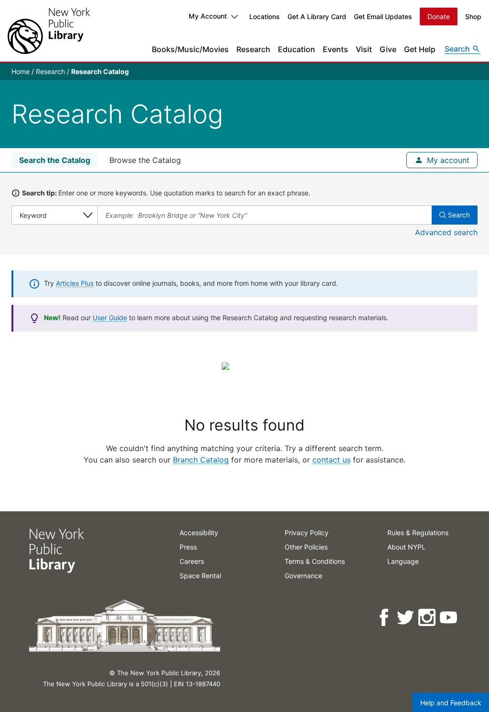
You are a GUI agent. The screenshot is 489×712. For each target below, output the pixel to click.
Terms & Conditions (315, 561)
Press (188, 547)
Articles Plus (75, 283)
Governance (303, 576)
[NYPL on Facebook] (384, 617)
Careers (192, 561)
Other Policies (306, 547)
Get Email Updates (383, 16)
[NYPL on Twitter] (406, 617)
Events (335, 49)
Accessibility (199, 533)
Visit (364, 49)
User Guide (110, 317)
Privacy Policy (307, 533)
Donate (438, 16)
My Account (208, 16)
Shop (473, 16)
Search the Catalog (54, 160)
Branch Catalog (201, 459)
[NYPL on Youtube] (449, 617)
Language (403, 561)
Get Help (420, 49)
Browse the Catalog (145, 160)
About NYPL (406, 547)
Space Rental (200, 576)
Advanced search (446, 232)
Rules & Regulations (417, 533)
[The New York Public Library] (49, 31)
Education (296, 49)
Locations (264, 16)
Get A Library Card (316, 16)
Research (253, 49)
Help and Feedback (450, 703)
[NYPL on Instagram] (427, 617)
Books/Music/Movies (190, 49)
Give (388, 49)
